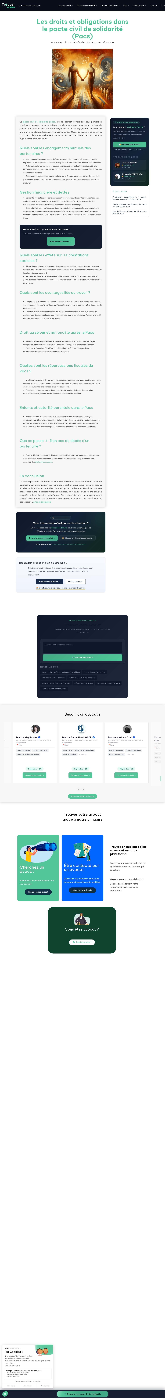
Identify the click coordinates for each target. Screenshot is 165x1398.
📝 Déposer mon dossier (129, 144)
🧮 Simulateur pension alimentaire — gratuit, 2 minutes (60, 588)
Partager (110, 42)
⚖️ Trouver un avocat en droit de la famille (82, 1394)
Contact (153, 5)
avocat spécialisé (42, 502)
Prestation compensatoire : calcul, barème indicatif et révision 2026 (129, 198)
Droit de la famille (76, 42)
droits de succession (43, 462)
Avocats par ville (64, 5)
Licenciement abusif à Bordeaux (53, 678)
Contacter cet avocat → (34, 775)
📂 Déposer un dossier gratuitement (77, 538)
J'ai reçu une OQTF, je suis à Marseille (82, 678)
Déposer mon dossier (109, 5)
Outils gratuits (138, 5)
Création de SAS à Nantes (83, 683)
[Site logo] (9, 5)
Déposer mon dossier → (60, 241)
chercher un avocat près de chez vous (69, 544)
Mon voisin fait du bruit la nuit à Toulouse (56, 683)
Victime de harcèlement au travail (108, 683)
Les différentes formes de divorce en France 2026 (129, 212)
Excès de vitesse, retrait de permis (54, 689)
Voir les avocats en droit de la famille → (129, 149)
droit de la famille (62, 518)
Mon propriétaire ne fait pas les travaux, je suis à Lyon (61, 672)
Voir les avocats (75, 581)
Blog (125, 5)
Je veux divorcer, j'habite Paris (94, 672)
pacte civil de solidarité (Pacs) (39, 121)
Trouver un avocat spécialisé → (42, 538)
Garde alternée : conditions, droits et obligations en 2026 (129, 205)
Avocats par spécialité (86, 5)
